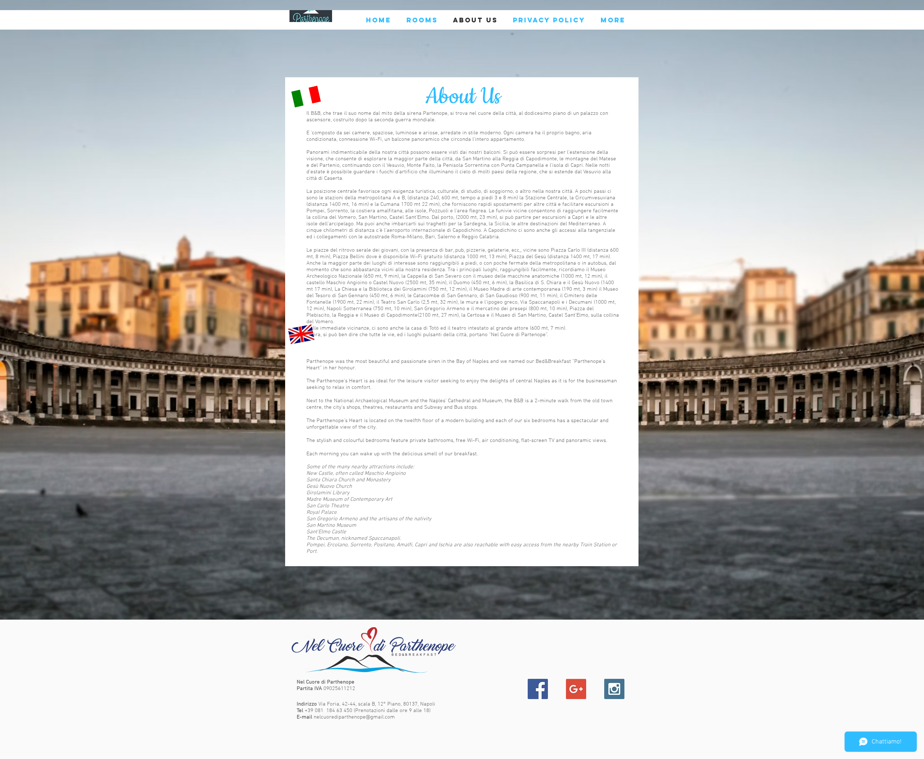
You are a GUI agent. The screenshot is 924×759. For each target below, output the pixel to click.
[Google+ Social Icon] (576, 689)
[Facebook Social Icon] (538, 689)
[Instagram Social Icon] (614, 689)
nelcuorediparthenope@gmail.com (354, 717)
